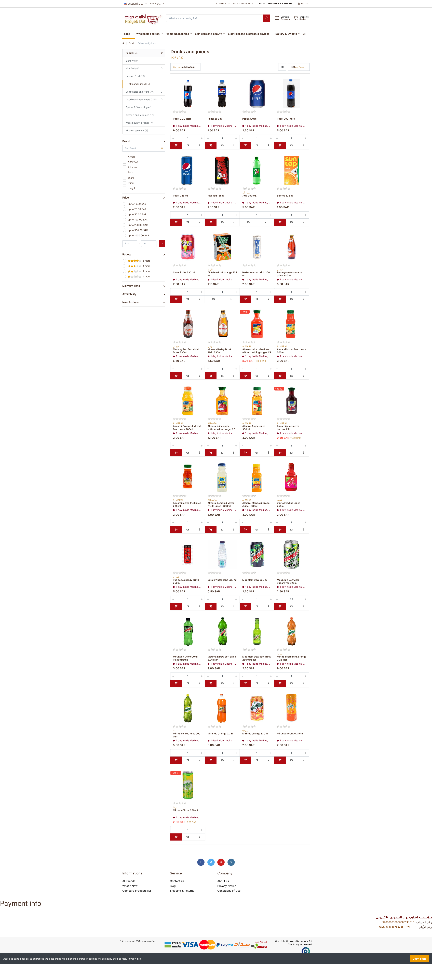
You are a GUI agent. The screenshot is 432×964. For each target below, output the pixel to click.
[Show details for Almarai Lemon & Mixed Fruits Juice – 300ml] (222, 477)
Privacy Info (134, 958)
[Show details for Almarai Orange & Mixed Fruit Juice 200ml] (187, 400)
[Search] (266, 18)
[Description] (199, 145)
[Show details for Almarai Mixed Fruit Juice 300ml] (291, 324)
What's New (130, 886)
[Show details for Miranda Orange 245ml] (291, 708)
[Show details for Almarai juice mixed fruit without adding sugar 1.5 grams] (257, 324)
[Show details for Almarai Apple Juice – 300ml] (257, 400)
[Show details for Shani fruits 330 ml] (187, 247)
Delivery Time (131, 285)
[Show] (282, 67)
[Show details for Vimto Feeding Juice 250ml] (291, 477)
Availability (129, 294)
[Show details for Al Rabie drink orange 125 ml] (222, 247)
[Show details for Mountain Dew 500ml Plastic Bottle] (187, 631)
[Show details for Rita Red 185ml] (222, 170)
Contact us (223, 3)
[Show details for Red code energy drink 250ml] (187, 554)
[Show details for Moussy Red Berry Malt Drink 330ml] (187, 324)
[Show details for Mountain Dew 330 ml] (257, 554)
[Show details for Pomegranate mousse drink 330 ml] (291, 247)
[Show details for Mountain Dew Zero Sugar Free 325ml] (291, 554)
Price (125, 197)
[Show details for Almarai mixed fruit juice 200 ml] (187, 477)
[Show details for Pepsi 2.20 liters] (187, 93)
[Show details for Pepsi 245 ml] (187, 170)
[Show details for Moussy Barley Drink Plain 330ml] (222, 324)
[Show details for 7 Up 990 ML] (257, 170)
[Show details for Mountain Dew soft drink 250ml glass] (257, 631)
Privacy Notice (226, 886)
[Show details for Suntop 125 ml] (291, 170)
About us (223, 881)
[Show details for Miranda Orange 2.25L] (222, 708)
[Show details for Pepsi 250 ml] (222, 93)
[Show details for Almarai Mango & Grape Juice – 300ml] (257, 477)
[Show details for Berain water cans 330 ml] (222, 554)
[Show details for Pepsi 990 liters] (291, 93)
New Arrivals (130, 302)
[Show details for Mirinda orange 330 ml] (257, 708)
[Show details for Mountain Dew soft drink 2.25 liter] (222, 631)
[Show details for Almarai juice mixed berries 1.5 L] (291, 400)
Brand (126, 141)
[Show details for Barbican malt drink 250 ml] (257, 247)
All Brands (128, 881)
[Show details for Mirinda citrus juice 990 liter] (187, 708)
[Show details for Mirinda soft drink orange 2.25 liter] (291, 631)
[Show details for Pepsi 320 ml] (257, 93)
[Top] (123, 43)
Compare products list (136, 890)
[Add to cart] (176, 145)
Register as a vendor (280, 3)
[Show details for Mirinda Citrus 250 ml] (187, 785)
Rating (126, 254)
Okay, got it (419, 958)
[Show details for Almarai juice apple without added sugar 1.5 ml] (222, 400)
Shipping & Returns (182, 890)
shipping (150, 941)
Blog (262, 3)
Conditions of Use (228, 890)
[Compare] (188, 145)
